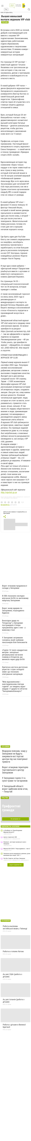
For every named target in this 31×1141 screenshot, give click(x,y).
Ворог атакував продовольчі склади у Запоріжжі (14, 587)
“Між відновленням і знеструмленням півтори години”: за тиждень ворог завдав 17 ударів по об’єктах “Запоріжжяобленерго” (14, 686)
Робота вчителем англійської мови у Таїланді (15, 927)
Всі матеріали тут (15, 819)
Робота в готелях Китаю (13, 951)
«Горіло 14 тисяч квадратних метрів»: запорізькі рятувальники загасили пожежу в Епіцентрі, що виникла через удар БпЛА (14, 655)
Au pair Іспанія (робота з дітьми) (13, 1000)
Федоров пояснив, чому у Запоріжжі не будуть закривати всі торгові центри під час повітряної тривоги (14, 756)
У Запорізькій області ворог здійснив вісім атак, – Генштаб (15, 789)
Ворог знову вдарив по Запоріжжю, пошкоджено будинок (13, 610)
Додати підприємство (15, 865)
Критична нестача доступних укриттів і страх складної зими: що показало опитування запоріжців (15, 670)
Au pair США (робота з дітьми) (12, 975)
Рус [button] (6, 9)
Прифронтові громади (11, 808)
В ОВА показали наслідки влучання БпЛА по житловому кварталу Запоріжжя (15, 598)
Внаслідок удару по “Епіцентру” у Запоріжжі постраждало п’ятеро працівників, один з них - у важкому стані (13, 625)
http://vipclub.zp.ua (9, 492)
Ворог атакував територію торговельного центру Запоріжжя (15, 770)
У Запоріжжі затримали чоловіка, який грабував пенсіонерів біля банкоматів (14, 639)
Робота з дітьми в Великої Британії (14, 1026)
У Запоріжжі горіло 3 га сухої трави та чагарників (14, 779)
